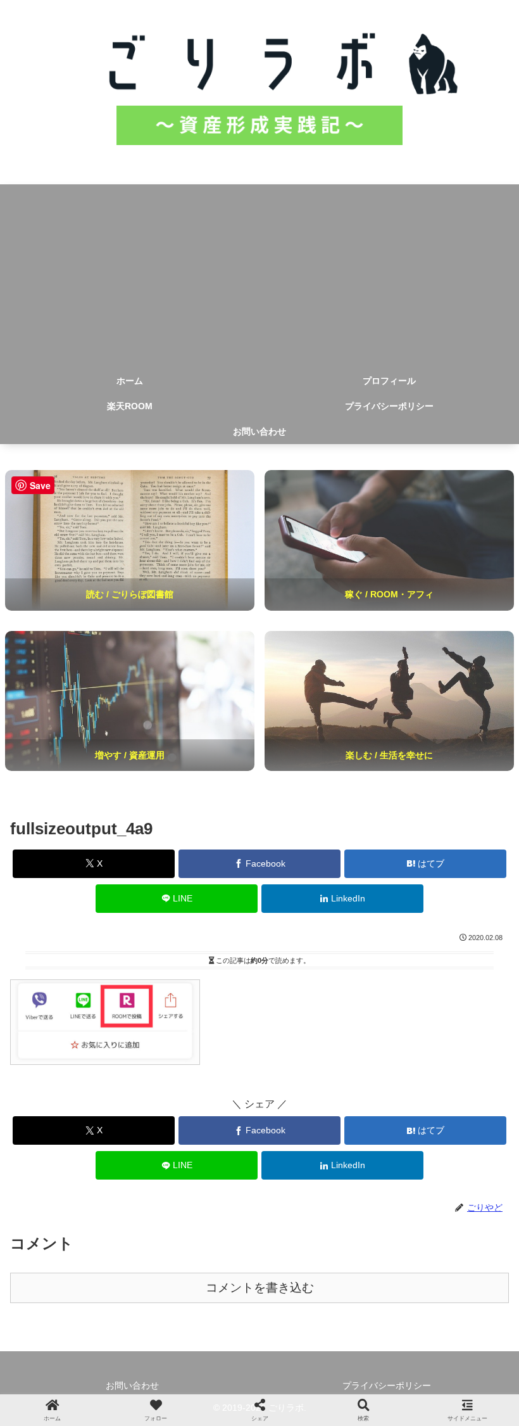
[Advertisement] (259, 273)
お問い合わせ (132, 1385)
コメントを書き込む (260, 1287)
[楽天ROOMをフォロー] (376, 1315)
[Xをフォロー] (143, 1315)
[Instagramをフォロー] (259, 1315)
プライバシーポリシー (386, 1385)
